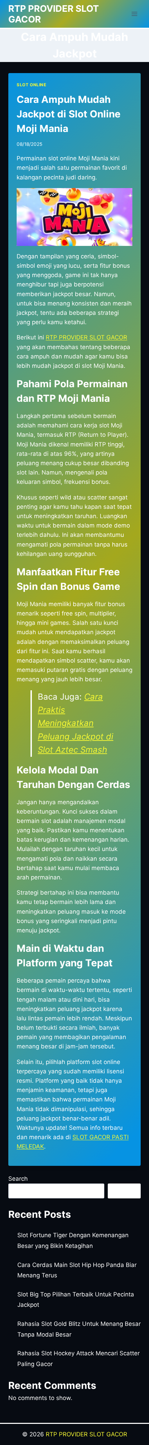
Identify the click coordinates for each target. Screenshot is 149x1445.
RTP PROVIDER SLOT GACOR (86, 1434)
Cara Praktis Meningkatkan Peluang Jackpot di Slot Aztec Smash (75, 723)
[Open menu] (134, 13)
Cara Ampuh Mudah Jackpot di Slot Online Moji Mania (69, 114)
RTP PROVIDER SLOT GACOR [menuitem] (86, 337)
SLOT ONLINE (31, 84)
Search (18, 1178)
